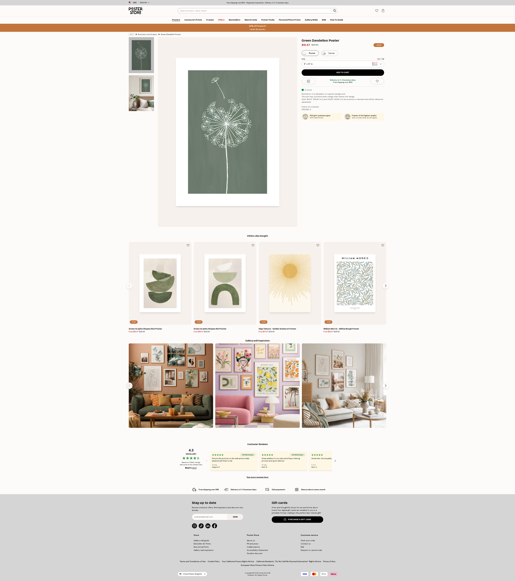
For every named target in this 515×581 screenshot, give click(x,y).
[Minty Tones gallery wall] (344, 385)
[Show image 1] (141, 55)
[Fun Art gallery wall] (257, 385)
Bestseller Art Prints (202, 543)
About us (251, 540)
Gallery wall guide (201, 540)
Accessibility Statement (257, 550)
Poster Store (263, 573)
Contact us (306, 543)
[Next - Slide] (385, 286)
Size (303, 59)
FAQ (302, 547)
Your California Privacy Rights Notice (238, 561)
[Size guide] (308, 81)
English (143, 2)
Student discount (254, 553)
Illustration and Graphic (147, 34)
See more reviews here (257, 477)
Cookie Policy (214, 561)
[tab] (377, 11)
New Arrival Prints (201, 547)
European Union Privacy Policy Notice (257, 565)
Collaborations (253, 547)
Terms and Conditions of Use (193, 561)
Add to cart (342, 72)
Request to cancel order (311, 550)
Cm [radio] (378, 59)
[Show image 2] (141, 93)
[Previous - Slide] (129, 286)
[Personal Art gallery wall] (171, 385)
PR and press (252, 543)
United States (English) (192, 574)
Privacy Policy (329, 561)
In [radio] (383, 59)
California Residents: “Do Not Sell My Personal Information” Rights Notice (288, 561)
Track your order (308, 540)
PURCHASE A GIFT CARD (299, 519)
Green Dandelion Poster (171, 34)
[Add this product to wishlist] (377, 81)
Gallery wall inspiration (204, 550)
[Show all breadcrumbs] (132, 34)
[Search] (334, 10)
